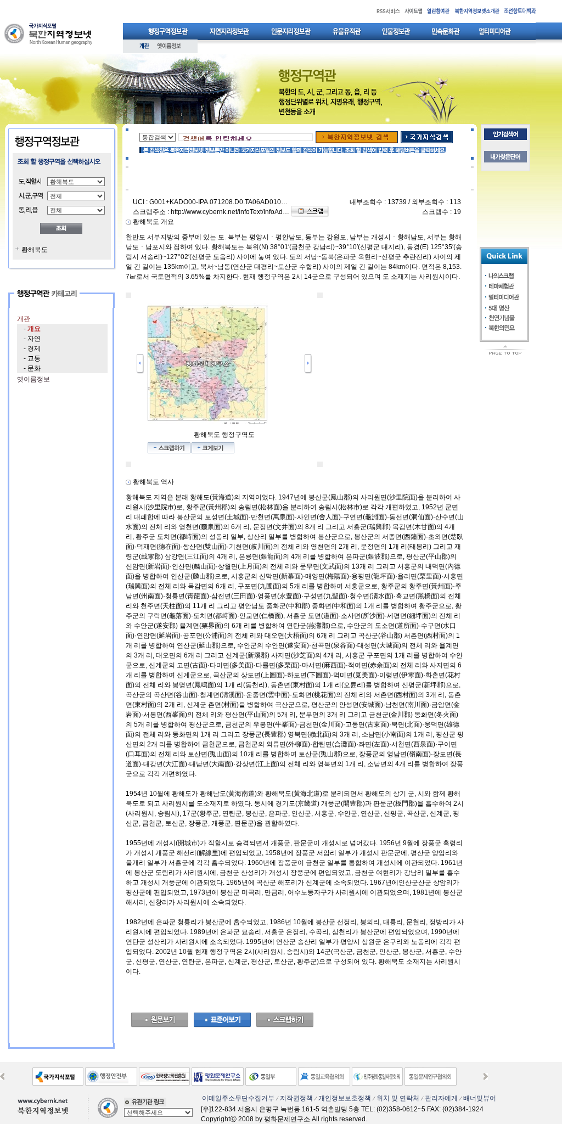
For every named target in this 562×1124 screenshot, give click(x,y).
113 (455, 202)
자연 (34, 338)
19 (457, 212)
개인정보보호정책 (344, 1098)
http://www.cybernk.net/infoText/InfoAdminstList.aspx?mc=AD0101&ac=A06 (282, 212)
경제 (34, 348)
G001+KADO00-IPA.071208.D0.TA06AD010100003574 (232, 202)
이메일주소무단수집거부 (238, 1098)
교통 (34, 358)
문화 (34, 368)
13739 (397, 202)
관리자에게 (441, 1098)
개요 (34, 329)
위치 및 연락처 (397, 1098)
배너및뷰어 (479, 1098)
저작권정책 (296, 1098)
